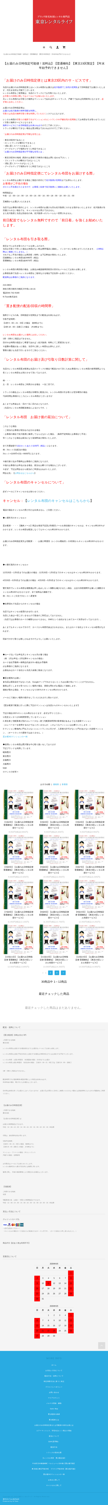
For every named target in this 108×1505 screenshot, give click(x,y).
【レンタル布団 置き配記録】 (54, 1458)
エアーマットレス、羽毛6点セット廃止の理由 (54, 1430)
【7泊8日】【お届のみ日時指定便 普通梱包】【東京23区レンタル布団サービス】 (18, 915)
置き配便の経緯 (54, 1414)
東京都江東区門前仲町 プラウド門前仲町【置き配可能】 (54, 1469)
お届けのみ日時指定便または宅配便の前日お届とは (54, 1425)
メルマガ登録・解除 (54, 1403)
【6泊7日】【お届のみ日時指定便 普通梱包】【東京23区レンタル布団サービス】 (89, 870)
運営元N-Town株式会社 (11, 1499)
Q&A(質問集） (54, 1441)
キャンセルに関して (54, 1485)
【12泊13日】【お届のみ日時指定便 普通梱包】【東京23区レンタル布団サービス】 (89, 960)
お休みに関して (54, 1480)
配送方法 (54, 1447)
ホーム (54, 1365)
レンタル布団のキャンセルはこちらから (58, 501)
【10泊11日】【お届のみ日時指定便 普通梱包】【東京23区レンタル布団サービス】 (18, 960)
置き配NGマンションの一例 (15, 736)
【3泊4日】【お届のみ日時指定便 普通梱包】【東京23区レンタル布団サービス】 (89, 825)
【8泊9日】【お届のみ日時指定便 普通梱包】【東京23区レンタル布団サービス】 (54, 915)
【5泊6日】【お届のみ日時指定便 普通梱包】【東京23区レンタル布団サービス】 (54, 870)
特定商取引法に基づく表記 (54, 1381)
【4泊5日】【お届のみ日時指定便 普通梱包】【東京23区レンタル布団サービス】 (18, 870)
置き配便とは (54, 1420)
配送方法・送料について (54, 1376)
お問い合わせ (54, 1392)
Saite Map (54, 1409)
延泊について (54, 1436)
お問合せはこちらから (24, 473)
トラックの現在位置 (54, 1452)
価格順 (56, 784)
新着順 (65, 784)
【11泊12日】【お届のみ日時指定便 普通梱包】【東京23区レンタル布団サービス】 (54, 960)
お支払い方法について (53, 1370)
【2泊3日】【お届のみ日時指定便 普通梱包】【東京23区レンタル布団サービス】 (54, 825)
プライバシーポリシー (53, 1387)
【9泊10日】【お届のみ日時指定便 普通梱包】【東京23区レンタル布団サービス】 (89, 915)
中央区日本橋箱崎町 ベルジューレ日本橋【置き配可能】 (54, 1463)
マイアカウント (54, 1398)
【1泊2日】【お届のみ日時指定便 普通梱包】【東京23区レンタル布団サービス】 (18, 825)
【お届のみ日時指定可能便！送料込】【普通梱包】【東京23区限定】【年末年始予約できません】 (37, 54)
